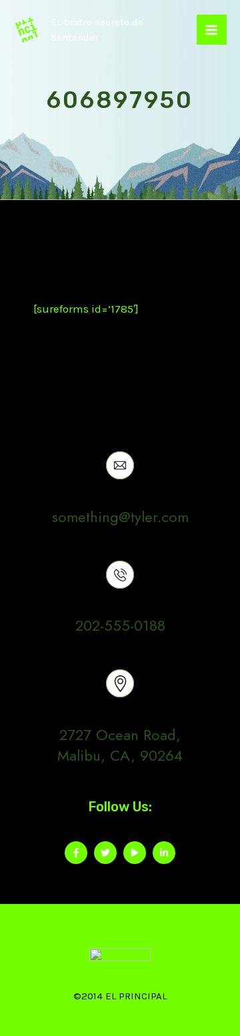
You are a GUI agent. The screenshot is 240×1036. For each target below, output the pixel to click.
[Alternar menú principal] (212, 30)
